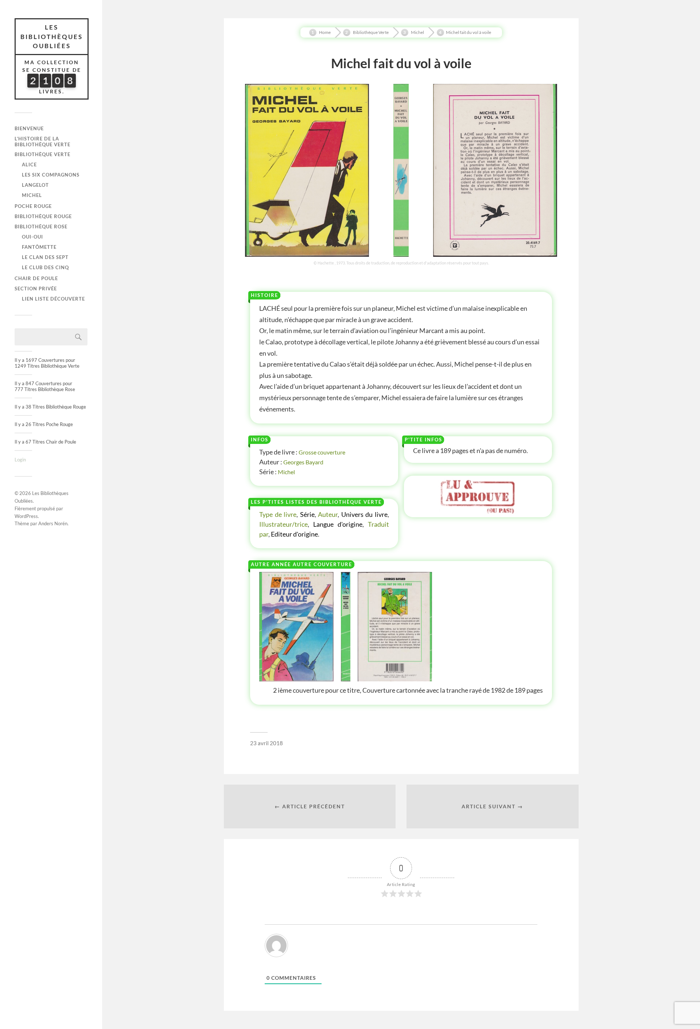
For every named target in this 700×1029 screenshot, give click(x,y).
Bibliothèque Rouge (43, 216)
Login (20, 460)
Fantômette (39, 247)
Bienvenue (29, 128)
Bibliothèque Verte (42, 154)
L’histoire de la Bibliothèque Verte (42, 141)
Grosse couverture (322, 452)
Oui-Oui (32, 237)
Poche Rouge (33, 206)
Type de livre (277, 514)
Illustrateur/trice (283, 524)
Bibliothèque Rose (41, 226)
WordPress (26, 516)
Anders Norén (52, 523)
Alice (29, 164)
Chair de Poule (36, 278)
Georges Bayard (303, 462)
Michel (32, 195)
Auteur (328, 514)
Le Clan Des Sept (45, 257)
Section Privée (36, 288)
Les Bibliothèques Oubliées (51, 36)
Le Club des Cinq (45, 267)
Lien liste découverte (53, 299)
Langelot (35, 185)
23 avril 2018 (266, 743)
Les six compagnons (50, 175)
